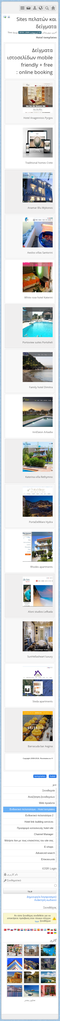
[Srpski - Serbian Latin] (8, 929)
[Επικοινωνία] (28, 8)
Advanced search (45, 853)
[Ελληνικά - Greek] (45, 929)
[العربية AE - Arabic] (55, 929)
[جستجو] (47, 8)
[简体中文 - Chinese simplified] (51, 932)
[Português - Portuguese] (18, 929)
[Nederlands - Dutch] (21, 929)
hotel (53, 776)
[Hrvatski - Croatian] (28, 929)
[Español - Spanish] (38, 929)
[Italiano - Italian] (25, 929)
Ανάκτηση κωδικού (45, 900)
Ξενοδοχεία (48, 790)
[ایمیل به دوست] (5, 17)
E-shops (48, 847)
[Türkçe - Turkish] (5, 929)
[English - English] (41, 929)
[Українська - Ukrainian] (55, 932)
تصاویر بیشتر (29, 1000)
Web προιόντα (47, 803)
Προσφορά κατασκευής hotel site (35, 828)
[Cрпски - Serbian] (15, 929)
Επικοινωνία (48, 859)
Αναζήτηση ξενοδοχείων (41, 797)
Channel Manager (43, 834)
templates (40, 776)
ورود (30, 891)
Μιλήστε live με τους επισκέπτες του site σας (28, 840)
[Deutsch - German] (48, 929)
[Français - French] (31, 929)
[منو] (22, 8)
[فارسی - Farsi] (35, 929)
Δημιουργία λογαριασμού (41, 896)
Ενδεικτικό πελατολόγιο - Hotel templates (32, 809)
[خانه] (53, 8)
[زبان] (41, 8)
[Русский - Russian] (11, 929)
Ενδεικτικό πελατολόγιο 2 (39, 815)
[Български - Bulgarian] (51, 929)
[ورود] (35, 8)
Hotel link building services (38, 821)
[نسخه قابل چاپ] (9, 17)
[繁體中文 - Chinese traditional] (48, 932)
